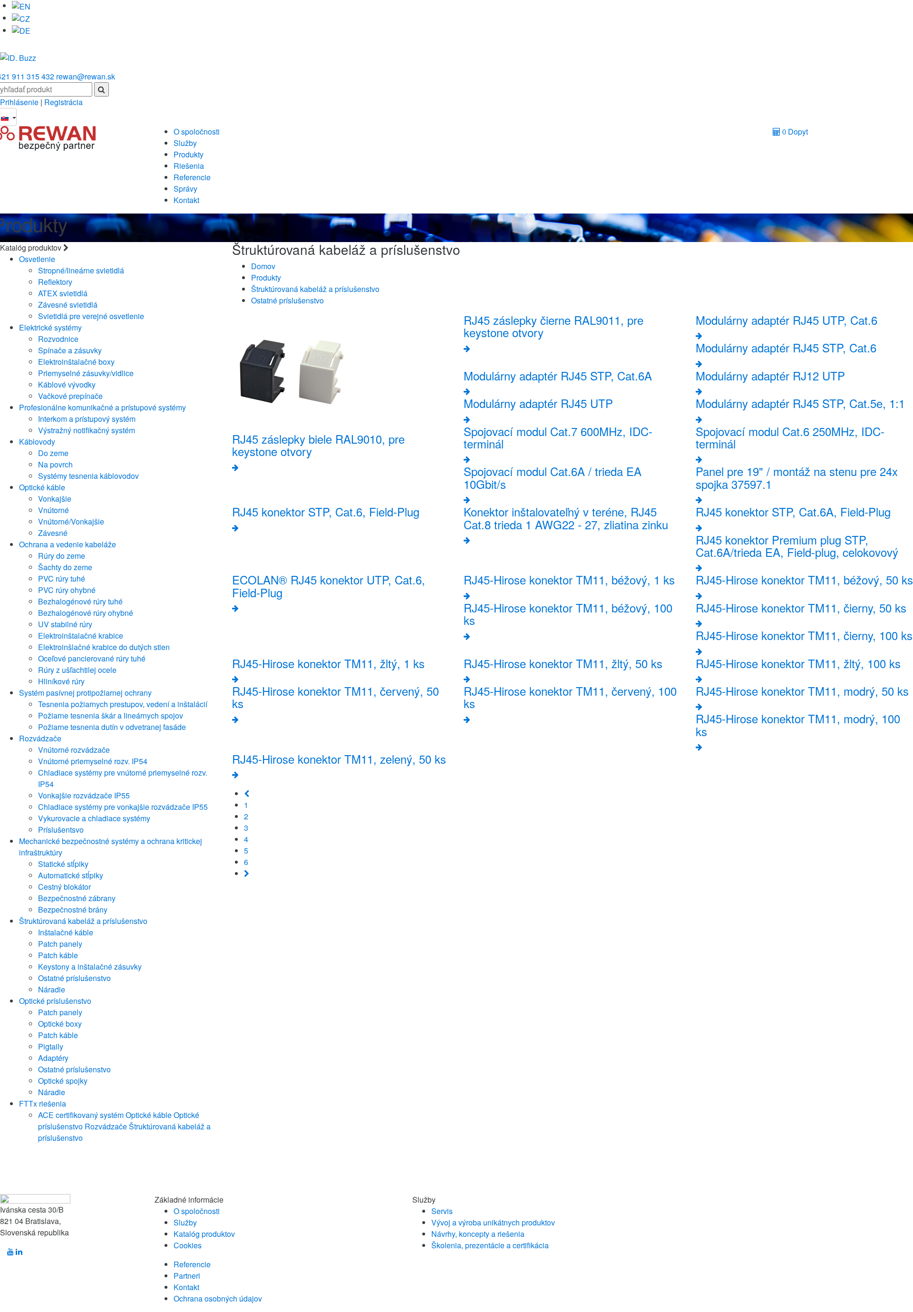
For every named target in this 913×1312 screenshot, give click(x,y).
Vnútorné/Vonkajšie (71, 521)
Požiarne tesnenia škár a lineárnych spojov (110, 715)
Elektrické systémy (50, 327)
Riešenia (189, 165)
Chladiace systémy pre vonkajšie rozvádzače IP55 (123, 806)
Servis (442, 1210)
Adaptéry (53, 1057)
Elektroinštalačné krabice (80, 635)
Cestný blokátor (64, 886)
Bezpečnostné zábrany (77, 898)
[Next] (246, 873)
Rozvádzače (40, 738)
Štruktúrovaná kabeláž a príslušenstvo (83, 920)
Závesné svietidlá (67, 304)
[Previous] (246, 793)
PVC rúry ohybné (67, 589)
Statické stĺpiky (63, 863)
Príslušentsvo (61, 829)
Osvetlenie (37, 258)
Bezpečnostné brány (72, 909)
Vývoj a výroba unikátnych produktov (493, 1222)
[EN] (21, 5)
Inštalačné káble (65, 932)
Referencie (192, 177)
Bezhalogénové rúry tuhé (80, 601)
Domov (263, 266)
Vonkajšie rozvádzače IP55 (84, 795)
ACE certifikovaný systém (81, 1114)
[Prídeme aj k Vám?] (18, 54)
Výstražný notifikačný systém (86, 430)
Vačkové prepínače (70, 395)
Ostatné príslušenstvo (74, 977)
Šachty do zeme (65, 567)
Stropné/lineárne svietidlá (81, 270)
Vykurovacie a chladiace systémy (94, 818)
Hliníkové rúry (61, 681)
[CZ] (21, 17)
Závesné (53, 532)
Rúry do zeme (61, 555)
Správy (185, 188)
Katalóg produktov (204, 1233)
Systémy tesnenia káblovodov (88, 475)
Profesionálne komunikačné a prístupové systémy (102, 407)
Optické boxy (60, 1023)
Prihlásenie (20, 102)
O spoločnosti (197, 131)
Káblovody (37, 441)
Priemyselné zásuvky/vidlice (86, 373)
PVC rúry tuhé (61, 578)
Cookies (188, 1245)
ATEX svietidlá (62, 293)
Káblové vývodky (67, 384)
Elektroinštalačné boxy (76, 361)
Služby (185, 142)
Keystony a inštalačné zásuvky (90, 966)
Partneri (187, 1275)
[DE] (21, 30)
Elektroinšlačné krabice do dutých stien (104, 646)
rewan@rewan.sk (85, 76)
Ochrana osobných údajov (218, 1298)
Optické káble (42, 487)
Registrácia (63, 102)
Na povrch (55, 464)
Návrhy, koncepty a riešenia (477, 1233)
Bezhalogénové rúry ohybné (85, 612)
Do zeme (53, 452)
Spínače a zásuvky (70, 350)
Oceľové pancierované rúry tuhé (92, 658)
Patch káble (58, 955)
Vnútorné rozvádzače (74, 749)
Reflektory (55, 281)
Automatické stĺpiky (70, 875)
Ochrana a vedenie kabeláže (67, 544)
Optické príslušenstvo (55, 1000)
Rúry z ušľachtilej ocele (77, 669)
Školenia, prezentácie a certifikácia (490, 1245)
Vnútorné (53, 510)
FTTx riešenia (42, 1103)
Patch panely (60, 943)
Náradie (51, 989)
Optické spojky (62, 1080)
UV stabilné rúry (65, 624)
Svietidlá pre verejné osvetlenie (91, 316)
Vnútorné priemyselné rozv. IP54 (92, 761)
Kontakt (186, 199)
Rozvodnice (58, 338)
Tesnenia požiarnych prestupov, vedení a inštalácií (122, 704)
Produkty (189, 154)
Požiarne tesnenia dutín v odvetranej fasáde (112, 726)
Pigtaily (50, 1046)
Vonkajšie (54, 498)
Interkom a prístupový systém (87, 418)
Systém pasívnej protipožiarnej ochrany (85, 692)
